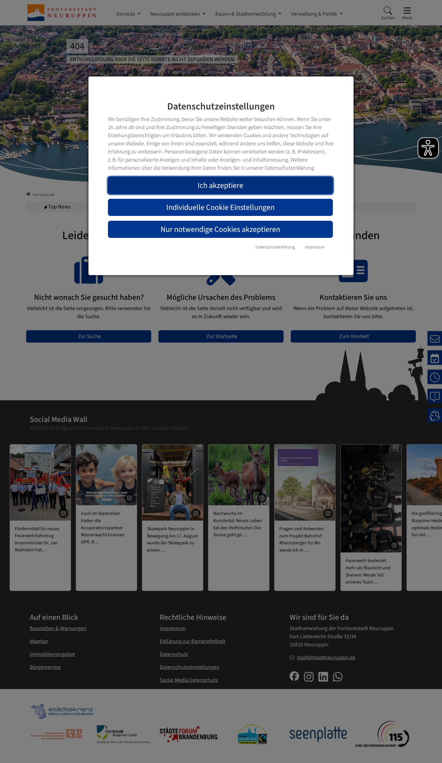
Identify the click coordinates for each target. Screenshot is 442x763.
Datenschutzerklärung (275, 247)
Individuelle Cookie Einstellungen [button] (220, 207)
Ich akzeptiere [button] (220, 185)
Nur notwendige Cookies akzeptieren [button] (220, 229)
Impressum (315, 247)
